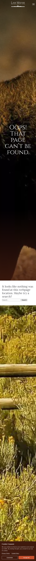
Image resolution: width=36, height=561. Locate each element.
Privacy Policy (6, 553)
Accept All (26, 557)
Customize (10, 557)
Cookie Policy (15, 553)
